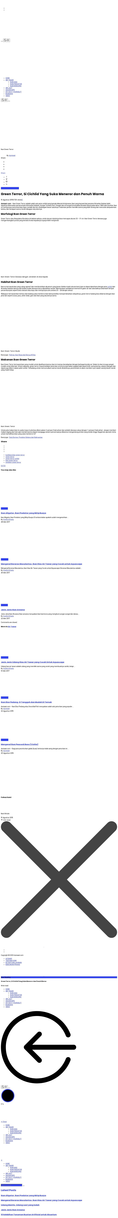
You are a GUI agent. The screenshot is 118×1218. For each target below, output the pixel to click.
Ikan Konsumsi (15, 86)
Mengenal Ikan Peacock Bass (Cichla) (19, 744)
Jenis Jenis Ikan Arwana (13, 609)
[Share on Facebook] (61, 177)
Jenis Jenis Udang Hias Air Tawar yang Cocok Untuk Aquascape (32, 662)
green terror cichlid (12, 459)
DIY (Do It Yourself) (13, 92)
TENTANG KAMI (11, 961)
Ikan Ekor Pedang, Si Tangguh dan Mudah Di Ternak (26, 702)
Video (8, 96)
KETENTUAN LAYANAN (14, 963)
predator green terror (13, 462)
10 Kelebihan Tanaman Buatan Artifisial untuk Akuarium (29, 1214)
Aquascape (10, 90)
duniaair (12, 155)
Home (8, 78)
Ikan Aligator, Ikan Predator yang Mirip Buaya (23, 513)
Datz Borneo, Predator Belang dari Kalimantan (26, 437)
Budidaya (9, 94)
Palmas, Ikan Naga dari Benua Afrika (22, 355)
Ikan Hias (13, 82)
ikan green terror (12, 460)
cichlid (110, 287)
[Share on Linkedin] (61, 184)
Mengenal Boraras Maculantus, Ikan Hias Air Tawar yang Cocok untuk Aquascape (41, 564)
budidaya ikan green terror (15, 455)
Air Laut (9, 88)
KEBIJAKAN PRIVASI (13, 965)
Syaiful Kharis (8, 519)
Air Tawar (10, 80)
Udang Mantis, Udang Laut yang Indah (20, 1205)
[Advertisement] (59, 59)
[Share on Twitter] (61, 179)
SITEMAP (9, 959)
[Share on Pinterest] (61, 181)
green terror (10, 457)
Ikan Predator (16, 84)
